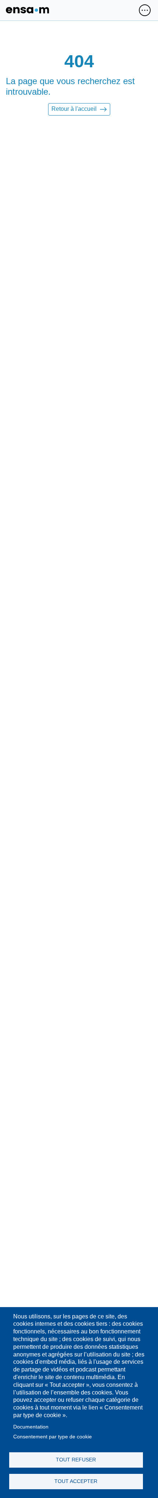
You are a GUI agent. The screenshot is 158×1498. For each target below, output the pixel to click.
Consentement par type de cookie (52, 1436)
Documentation (31, 1427)
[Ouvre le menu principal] (144, 10)
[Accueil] (27, 10)
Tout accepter (75, 1481)
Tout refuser (76, 1460)
